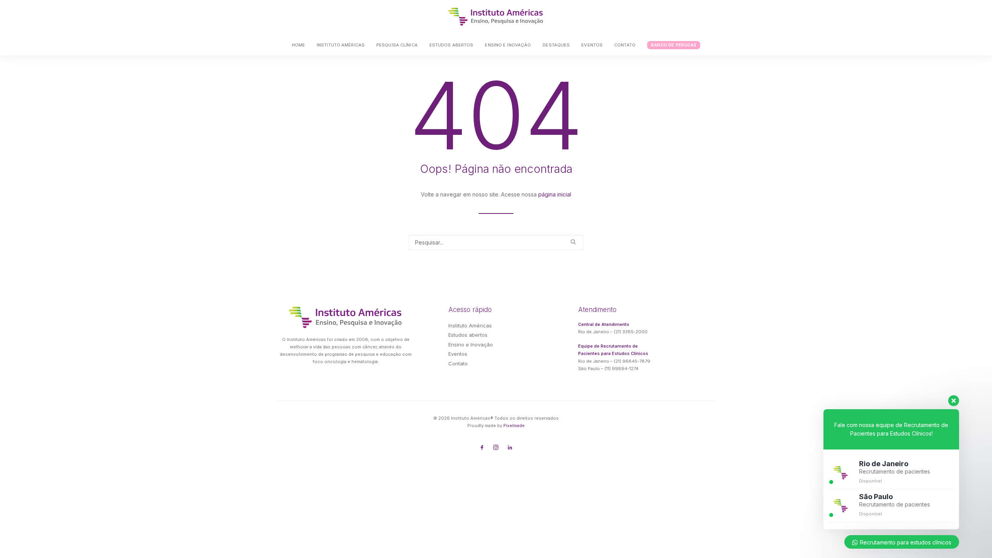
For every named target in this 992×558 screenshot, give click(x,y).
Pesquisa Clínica (397, 45)
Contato (625, 45)
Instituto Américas (341, 45)
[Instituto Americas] (496, 16)
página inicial (554, 194)
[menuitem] (301, 44)
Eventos (592, 45)
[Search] (496, 242)
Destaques (556, 45)
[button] (573, 242)
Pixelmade (514, 425)
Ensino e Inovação (508, 45)
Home (298, 45)
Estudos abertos (451, 45)
